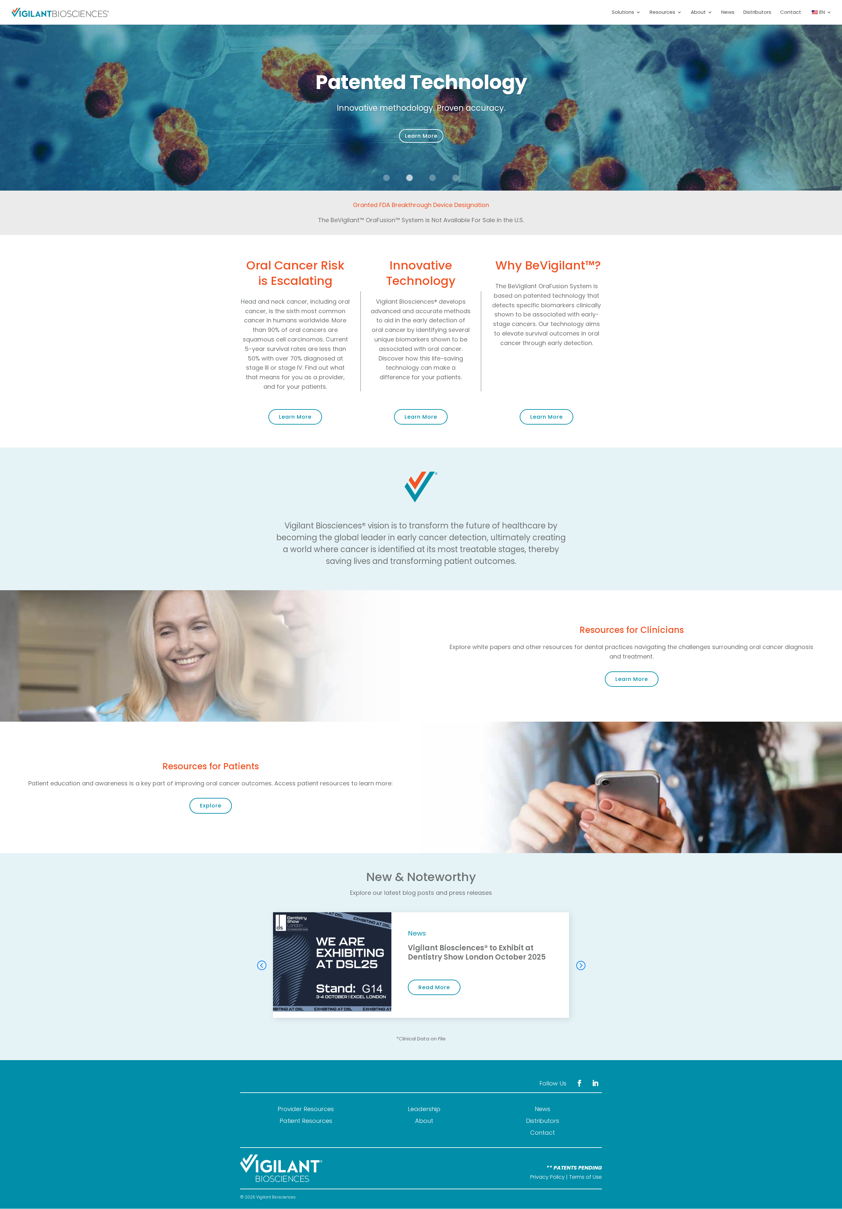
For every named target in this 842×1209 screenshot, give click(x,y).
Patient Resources (306, 1121)
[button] (580, 965)
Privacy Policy (547, 1177)
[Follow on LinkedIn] (595, 1083)
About (698, 12)
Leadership (424, 1109)
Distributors (757, 12)
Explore (210, 805)
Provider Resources (306, 1109)
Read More (434, 987)
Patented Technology (421, 82)
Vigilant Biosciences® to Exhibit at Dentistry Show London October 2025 (477, 953)
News (727, 12)
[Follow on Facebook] (579, 1083)
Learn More (421, 136)
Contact (790, 12)
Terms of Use (585, 1177)
